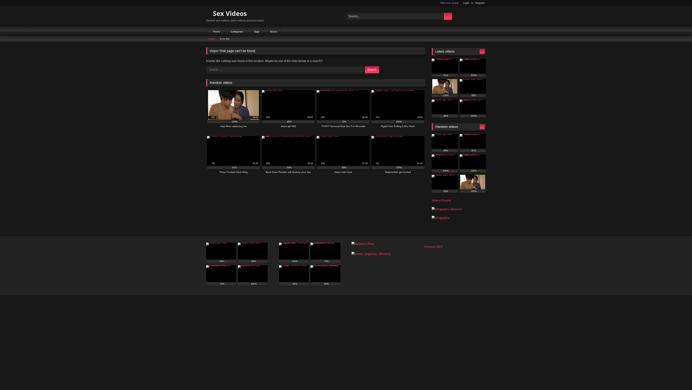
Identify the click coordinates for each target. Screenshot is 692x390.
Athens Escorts (441, 200)
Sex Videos (229, 13)
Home (216, 31)
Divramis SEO (433, 246)
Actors (273, 31)
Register (480, 2)
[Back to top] (681, 379)
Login (466, 2)
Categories (237, 31)
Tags (256, 31)
